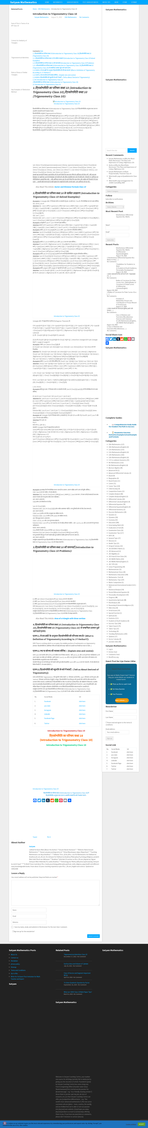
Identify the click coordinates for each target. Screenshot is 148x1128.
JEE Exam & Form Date (116, 556)
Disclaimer (14, 961)
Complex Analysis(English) (117, 496)
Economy (112, 520)
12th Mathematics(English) (118, 457)
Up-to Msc (14, 973)
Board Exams (113, 481)
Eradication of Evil (115, 528)
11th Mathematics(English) (118, 452)
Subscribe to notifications (114, 199)
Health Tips (112, 543)
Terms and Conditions (18, 970)
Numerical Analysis (115, 590)
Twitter (46, 723)
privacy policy (15, 964)
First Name (109, 711)
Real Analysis (113, 603)
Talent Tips (112, 629)
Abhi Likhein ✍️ (121, 700)
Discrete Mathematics (116, 512)
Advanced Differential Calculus (119, 473)
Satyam (32, 846)
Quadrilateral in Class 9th (123, 177)
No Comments (84, 17)
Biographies (113, 478)
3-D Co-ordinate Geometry (117, 460)
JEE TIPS (112, 564)
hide (41, 51)
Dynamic (111, 515)
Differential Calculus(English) (118, 502)
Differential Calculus (115, 499)
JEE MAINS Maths (114, 559)
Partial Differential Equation (118, 592)
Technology (112, 631)
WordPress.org (114, 657)
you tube (47, 706)
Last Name (109, 717)
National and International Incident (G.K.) (122, 585)
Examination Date (114, 530)
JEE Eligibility (113, 554)
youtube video (113, 642)
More (116, 2)
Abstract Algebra (114, 468)
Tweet (35, 837)
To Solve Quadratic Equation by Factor (76, 983)
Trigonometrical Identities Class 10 (75, 954)
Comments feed (114, 654)
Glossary (111, 541)
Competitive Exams (115, 491)
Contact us (14, 958)
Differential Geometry (116, 509)
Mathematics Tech (115, 577)
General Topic (113, 538)
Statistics (112, 618)
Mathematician (114, 569)
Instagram (47, 710)
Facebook (47, 701)
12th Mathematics (115, 455)
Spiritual (111, 616)
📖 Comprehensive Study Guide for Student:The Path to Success (122, 425)
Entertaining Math (115, 525)
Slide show (112, 608)
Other (125, 2)
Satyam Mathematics (23, 2)
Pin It (49, 837)
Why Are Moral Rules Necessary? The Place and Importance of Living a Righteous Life (121, 161)
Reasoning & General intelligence (120, 605)
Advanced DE (113, 470)
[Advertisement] (66, 35)
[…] (117, 260)
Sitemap (134, 2)
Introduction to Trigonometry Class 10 (67, 104)
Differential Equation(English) (118, 507)
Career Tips (112, 486)
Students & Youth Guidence (118, 621)
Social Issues (113, 610)
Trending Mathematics (116, 634)
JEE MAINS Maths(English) (117, 562)
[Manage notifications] (5, 1123)
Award (111, 476)
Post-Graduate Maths (90, 2)
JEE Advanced (113, 551)
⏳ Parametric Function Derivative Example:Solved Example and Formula (123, 434)
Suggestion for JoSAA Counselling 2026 (121, 182)
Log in (111, 649)
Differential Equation (116, 504)
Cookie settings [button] (131, 1124)
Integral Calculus (114, 546)
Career (111, 483)
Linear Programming (115, 567)
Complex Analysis (114, 494)
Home (47, 2)
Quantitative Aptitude (116, 600)
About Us (14, 955)
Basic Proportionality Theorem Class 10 (120, 173)
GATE (110, 536)
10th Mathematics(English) (118, 447)
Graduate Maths (72, 2)
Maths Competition (115, 582)
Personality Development (117, 595)
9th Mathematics (114, 463)
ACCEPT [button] (141, 1124)
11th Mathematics (115, 450)
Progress (112, 597)
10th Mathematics (44, 9)
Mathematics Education (116, 575)
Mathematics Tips (115, 580)
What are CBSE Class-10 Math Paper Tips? (78, 992)
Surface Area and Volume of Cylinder (76, 964)
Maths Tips (106, 2)
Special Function (114, 613)
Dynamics (112, 517)
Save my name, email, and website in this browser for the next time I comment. (40, 927)
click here (82, 701)
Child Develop (113, 489)
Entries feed (113, 652)
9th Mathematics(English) (117, 465)
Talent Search (113, 626)
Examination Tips (114, 533)
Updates (111, 636)
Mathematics (58, 2)
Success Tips (113, 623)
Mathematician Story (116, 572)
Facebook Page (49, 718)
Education (112, 523)
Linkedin (47, 714)
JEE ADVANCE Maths (116, 549)
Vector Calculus (114, 639)
